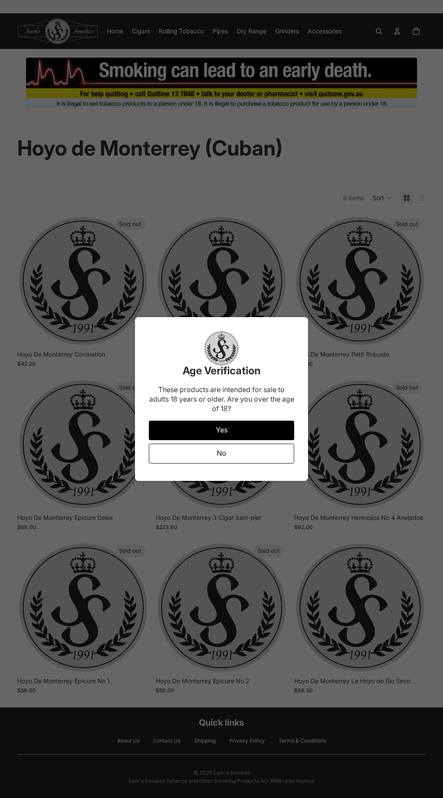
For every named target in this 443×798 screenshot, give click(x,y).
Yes (222, 429)
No (221, 453)
